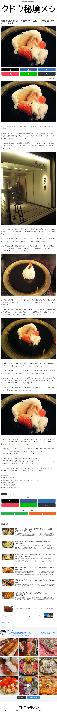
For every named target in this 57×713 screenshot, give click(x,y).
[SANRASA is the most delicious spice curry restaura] (28, 666)
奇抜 (20, 494)
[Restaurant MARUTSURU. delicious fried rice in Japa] (9, 685)
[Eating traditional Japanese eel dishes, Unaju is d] (9, 647)
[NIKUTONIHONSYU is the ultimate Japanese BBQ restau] (48, 647)
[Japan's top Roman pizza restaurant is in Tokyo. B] (48, 685)
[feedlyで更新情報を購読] (14, 513)
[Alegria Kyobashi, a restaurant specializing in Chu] (28, 647)
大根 (16, 494)
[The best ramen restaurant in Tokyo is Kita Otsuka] (48, 666)
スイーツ (11, 494)
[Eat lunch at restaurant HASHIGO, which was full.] (9, 666)
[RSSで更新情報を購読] (42, 513)
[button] (47, 74)
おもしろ (4, 494)
